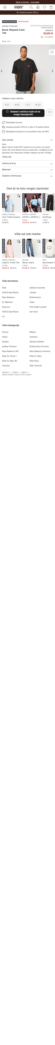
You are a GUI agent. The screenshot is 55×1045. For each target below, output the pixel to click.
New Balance (8, 297)
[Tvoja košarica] (51, 7)
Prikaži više (6, 157)
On (3, 316)
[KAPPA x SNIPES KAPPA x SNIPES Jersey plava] (31, 202)
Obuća (5, 332)
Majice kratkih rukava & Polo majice (16, 374)
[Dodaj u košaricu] (18, 195)
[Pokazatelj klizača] (25, 92)
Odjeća (15, 372)
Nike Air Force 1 (9, 356)
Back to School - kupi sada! (27, 2)
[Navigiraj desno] (52, 71)
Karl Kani (34, 311)
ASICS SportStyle (10, 292)
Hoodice (33, 337)
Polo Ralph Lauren (38, 307)
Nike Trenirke (36, 365)
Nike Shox (34, 361)
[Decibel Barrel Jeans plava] (31, 248)
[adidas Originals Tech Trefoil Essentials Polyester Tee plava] (11, 202)
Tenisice (6, 365)
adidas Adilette (37, 341)
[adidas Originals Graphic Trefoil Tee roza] (11, 248)
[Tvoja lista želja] (44, 7)
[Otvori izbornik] (5, 7)
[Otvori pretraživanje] (31, 7)
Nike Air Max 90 (9, 361)
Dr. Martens (7, 302)
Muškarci (5, 372)
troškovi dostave (47, 27)
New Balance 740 (10, 351)
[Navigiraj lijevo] (1, 71)
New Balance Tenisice (40, 351)
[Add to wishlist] (51, 52)
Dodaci (5, 341)
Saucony (6, 307)
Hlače (4, 337)
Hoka (32, 302)
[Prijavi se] (38, 7)
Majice (33, 332)
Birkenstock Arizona (39, 346)
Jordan (33, 292)
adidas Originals (9, 26)
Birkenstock (35, 297)
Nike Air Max (36, 356)
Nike (4, 287)
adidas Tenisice (9, 346)
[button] (27, 69)
